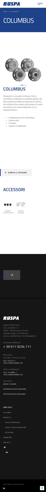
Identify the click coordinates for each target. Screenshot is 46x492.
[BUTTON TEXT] (11, 275)
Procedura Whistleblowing (14, 394)
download (7, 437)
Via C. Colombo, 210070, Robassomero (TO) (13, 373)
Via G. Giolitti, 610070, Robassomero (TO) (13, 362)
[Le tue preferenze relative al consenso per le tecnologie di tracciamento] (42, 488)
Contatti (7, 442)
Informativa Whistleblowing (14, 389)
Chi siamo (7, 412)
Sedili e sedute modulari (15, 427)
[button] (20, 85)
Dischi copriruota (12, 422)
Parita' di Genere (9, 384)
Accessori (9, 432)
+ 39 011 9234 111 (17, 346)
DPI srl (10, 484)
